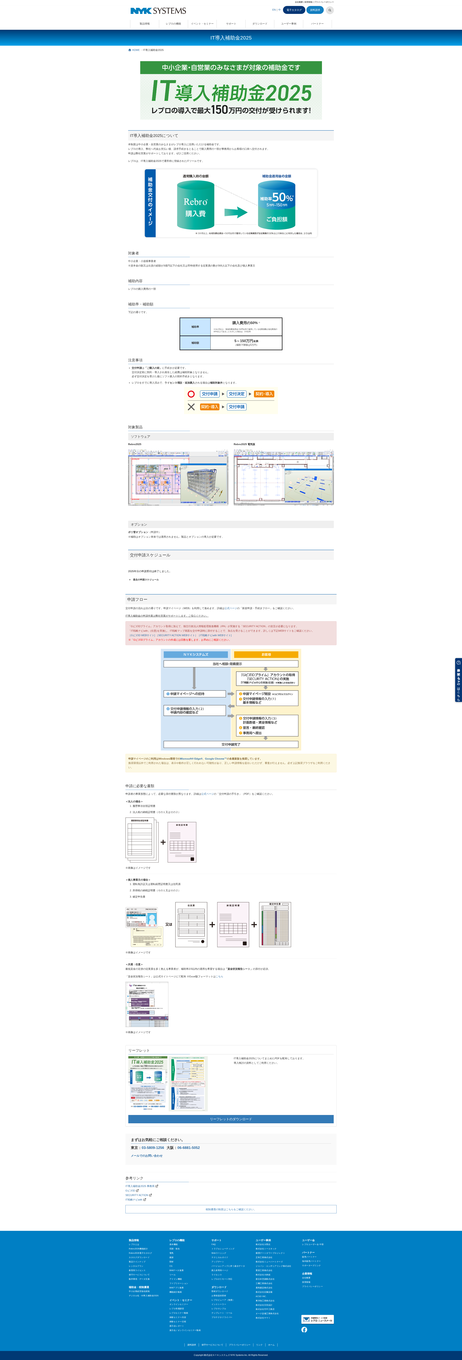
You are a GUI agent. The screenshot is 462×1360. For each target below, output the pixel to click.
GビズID (130, 1190)
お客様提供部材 (219, 1296)
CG (171, 1266)
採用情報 (308, 2)
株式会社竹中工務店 (265, 1309)
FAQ (214, 1244)
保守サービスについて (139, 1275)
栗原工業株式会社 (264, 1270)
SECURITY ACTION (136, 1195)
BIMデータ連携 (176, 1270)
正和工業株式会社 (264, 1257)
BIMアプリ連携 (176, 1288)
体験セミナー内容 (177, 1317)
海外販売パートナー (311, 1261)
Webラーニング (219, 1253)
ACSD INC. (261, 1296)
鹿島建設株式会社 (264, 1288)
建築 (171, 1257)
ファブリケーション (178, 1283)
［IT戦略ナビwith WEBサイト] (214, 635)
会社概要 (299, 2)
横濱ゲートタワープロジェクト (270, 1253)
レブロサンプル (219, 1308)
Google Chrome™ (216, 758)
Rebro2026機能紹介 (138, 1249)
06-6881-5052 (188, 1148)
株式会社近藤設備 (264, 1292)
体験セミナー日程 (177, 1321)
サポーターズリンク (311, 1265)
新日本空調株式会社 (265, 1279)
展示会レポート (176, 1326)
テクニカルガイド (220, 1257)
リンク (259, 1345)
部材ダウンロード (220, 1291)
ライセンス (217, 1275)
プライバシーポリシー (324, 2)
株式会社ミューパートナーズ (269, 1262)
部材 (171, 1262)
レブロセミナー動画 (178, 1313)
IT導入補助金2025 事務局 (139, 1186)
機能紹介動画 (175, 1292)
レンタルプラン (136, 1266)
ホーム (271, 1345)
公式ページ (231, 608)
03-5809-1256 (153, 1148)
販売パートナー (309, 1257)
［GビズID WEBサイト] (141, 635)
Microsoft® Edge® (191, 758)
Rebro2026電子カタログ (140, 1253)
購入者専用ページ (220, 1270)
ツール (172, 1275)
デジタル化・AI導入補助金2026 (144, 1296)
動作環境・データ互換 (139, 1279)
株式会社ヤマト (263, 1318)
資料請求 (315, 9)
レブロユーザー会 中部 (313, 1244)
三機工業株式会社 (264, 1283)
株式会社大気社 (263, 1244)
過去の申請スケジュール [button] (146, 579)
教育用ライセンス (137, 1270)
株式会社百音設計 (264, 1305)
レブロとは (134, 1244)
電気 (171, 1253)
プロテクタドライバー (222, 1317)
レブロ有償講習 (176, 1308)
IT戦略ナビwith (133, 1199)
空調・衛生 (174, 1249)
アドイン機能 (175, 1279)
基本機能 (173, 1244)
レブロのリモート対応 (222, 1279)
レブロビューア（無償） (223, 1300)
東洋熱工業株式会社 (265, 1301)
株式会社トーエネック (266, 1249)
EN (274, 9)
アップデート (218, 1262)
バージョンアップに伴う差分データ (228, 1266)
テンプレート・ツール (222, 1313)
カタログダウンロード (139, 1257)
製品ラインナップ (137, 1262)
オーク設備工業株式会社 (267, 1313)
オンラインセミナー (178, 1304)
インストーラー (219, 1304)
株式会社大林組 (263, 1275)
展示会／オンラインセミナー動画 (185, 1330)
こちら (219, 976)
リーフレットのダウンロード (231, 1119)
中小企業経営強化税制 (139, 1291)
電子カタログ (294, 9)
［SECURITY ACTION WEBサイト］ (176, 635)
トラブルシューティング (223, 1249)
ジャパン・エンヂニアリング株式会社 (273, 1266)
